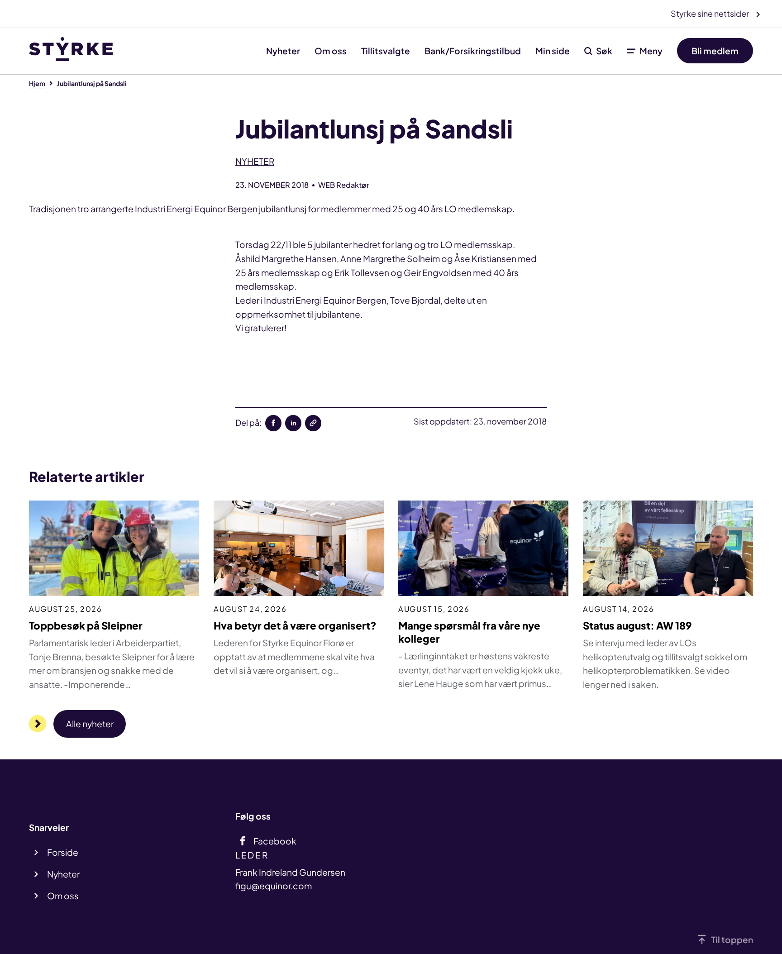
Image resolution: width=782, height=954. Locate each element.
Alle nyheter (90, 723)
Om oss (331, 50)
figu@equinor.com (273, 885)
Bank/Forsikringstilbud (472, 50)
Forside (62, 852)
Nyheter (283, 50)
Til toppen (732, 939)
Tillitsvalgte (385, 50)
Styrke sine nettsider (710, 13)
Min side (552, 50)
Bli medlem (715, 50)
